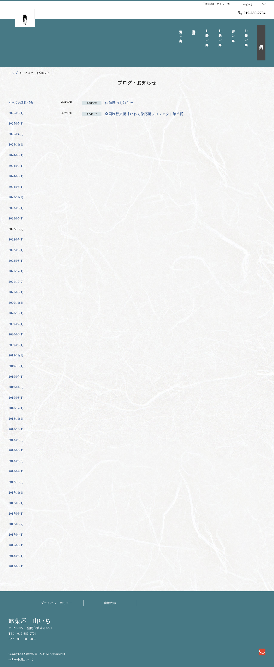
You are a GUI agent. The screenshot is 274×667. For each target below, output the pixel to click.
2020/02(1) (16, 345)
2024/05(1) (16, 186)
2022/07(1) (16, 239)
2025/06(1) (16, 113)
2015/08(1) (16, 545)
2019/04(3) (16, 387)
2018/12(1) (16, 408)
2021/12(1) (16, 271)
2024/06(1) (16, 176)
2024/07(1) (16, 165)
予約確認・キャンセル (217, 4)
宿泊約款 (110, 603)
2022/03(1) (16, 260)
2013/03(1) (16, 566)
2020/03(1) (16, 334)
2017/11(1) (16, 492)
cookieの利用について (21, 659)
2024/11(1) (16, 144)
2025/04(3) (16, 134)
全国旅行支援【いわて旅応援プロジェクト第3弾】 (145, 114)
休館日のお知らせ (119, 103)
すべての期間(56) (21, 102)
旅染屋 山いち (30, 620)
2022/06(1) (16, 250)
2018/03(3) (16, 461)
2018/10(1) (16, 429)
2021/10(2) (16, 281)
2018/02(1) (16, 471)
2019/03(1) (16, 397)
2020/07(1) (16, 324)
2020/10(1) (16, 313)
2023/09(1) (16, 208)
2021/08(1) (16, 292)
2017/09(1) (16, 503)
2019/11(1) (16, 355)
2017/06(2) (16, 524)
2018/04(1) (16, 450)
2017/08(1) (16, 513)
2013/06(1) (16, 555)
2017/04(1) (16, 534)
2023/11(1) (16, 197)
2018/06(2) (16, 440)
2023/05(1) (16, 218)
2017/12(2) (16, 482)
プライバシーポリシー (56, 603)
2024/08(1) (16, 155)
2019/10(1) (16, 366)
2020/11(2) (16, 302)
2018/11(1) (16, 418)
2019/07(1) (16, 376)
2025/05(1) (16, 123)
